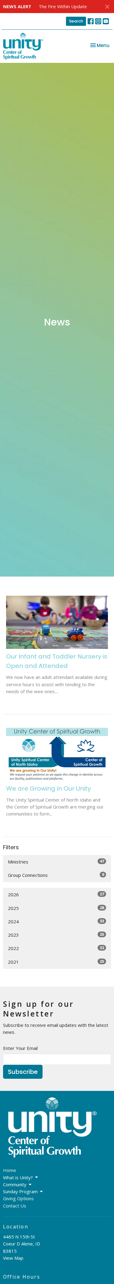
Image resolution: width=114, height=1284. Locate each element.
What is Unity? (18, 1177)
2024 (56, 921)
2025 (56, 908)
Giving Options (18, 1198)
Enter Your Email (20, 1048)
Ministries (56, 861)
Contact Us (14, 1206)
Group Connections (56, 875)
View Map (13, 1258)
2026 (56, 894)
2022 (56, 948)
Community (14, 1184)
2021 (56, 962)
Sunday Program (20, 1191)
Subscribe (23, 1072)
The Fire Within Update (63, 6)
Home (9, 1170)
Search (76, 21)
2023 (56, 934)
